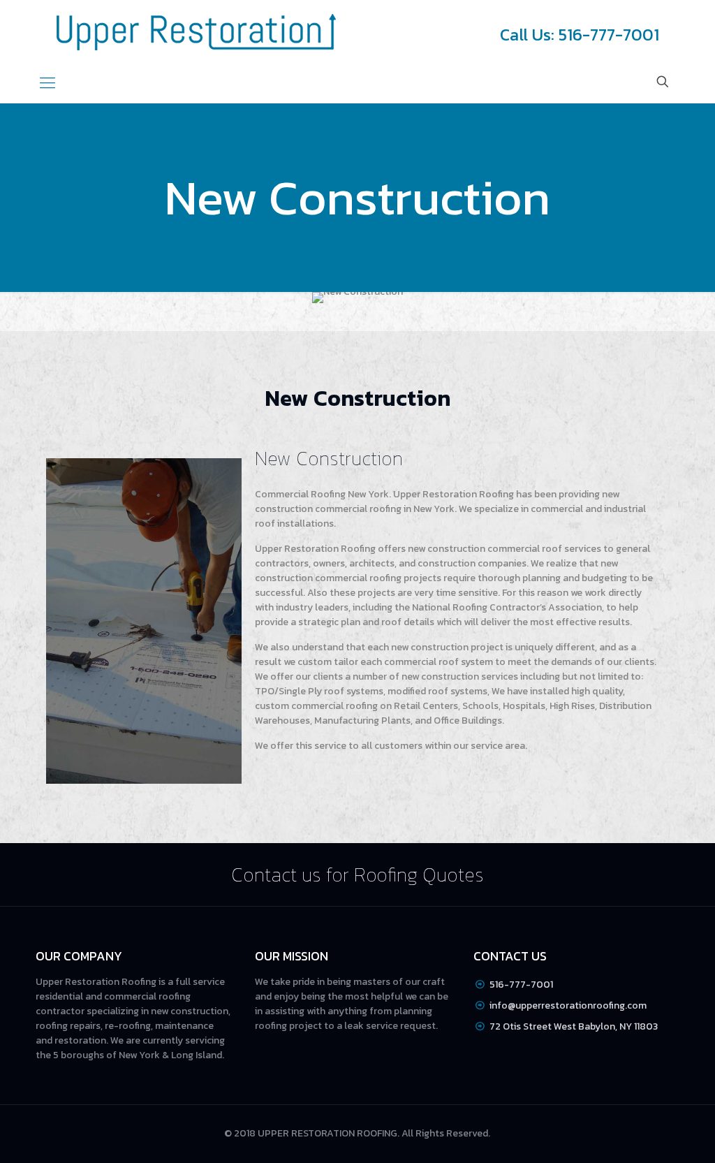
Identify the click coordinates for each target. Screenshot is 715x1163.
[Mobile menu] (47, 83)
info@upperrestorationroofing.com (568, 1005)
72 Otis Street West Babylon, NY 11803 (573, 1026)
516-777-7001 (521, 984)
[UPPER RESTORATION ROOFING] (196, 31)
